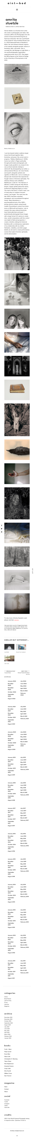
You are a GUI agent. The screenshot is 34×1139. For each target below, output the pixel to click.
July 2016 (23, 833)
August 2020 (11, 749)
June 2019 (23, 760)
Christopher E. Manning (10, 1059)
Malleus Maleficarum (17, 628)
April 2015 (23, 866)
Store (5, 1086)
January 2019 (12, 757)
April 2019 (23, 764)
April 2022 (23, 688)
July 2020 (23, 732)
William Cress (8, 1073)
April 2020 (23, 739)
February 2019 (24, 769)
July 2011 (22, 960)
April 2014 (23, 891)
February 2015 (24, 871)
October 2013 (12, 920)
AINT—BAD (17, 3)
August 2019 (11, 775)
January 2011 (11, 960)
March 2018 (23, 792)
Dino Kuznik (7, 1071)
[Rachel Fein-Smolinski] (21, 647)
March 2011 (23, 970)
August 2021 (11, 724)
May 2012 (23, 940)
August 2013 (11, 927)
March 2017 (23, 818)
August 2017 (11, 825)
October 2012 (12, 946)
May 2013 (23, 914)
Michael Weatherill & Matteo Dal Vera (24, 673)
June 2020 (23, 734)
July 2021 (23, 706)
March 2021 (23, 716)
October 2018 (12, 793)
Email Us (23, 1120)
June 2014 (23, 887)
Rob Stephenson (9, 1063)
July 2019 (23, 757)
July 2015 (23, 859)
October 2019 (12, 768)
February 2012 (24, 947)
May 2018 (23, 787)
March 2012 (23, 945)
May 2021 (23, 711)
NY (22, 628)
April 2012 (23, 942)
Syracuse (25, 628)
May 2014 (23, 889)
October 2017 (12, 819)
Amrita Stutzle (24, 625)
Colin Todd (6, 663)
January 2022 (12, 681)
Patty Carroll (7, 1051)
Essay (6, 1002)
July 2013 (23, 910)
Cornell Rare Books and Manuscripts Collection (14, 626)
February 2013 (24, 922)
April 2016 (23, 841)
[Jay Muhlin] (9, 647)
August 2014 (11, 902)
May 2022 (23, 686)
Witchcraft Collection (11, 629)
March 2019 (23, 767)
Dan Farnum (7, 1075)
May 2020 (23, 736)
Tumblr (6, 1101)
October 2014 (12, 895)
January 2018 (12, 782)
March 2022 (24, 690)
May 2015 (23, 864)
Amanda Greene (9, 1066)
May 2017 (23, 813)
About (6, 1091)
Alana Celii (7, 1056)
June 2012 (23, 937)
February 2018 (24, 794)
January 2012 (12, 935)
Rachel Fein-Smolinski (21, 652)
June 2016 (23, 836)
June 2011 (23, 963)
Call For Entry (7, 1000)
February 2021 (24, 718)
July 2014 (23, 884)
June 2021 (23, 709)
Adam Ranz (22, 26)
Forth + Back (7, 1049)
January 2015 (11, 859)
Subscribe (6, 1107)
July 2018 (23, 782)
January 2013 (11, 910)
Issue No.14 (15, 625)
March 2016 (23, 843)
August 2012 (11, 952)
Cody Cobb (7, 1068)
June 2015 (23, 861)
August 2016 (11, 851)
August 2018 (11, 800)
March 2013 (23, 919)
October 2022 (12, 692)
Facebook (6, 1100)
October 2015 (12, 870)
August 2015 (11, 876)
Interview (6, 1004)
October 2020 (12, 742)
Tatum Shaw (7, 1061)
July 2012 (23, 935)
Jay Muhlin (6, 652)
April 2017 (23, 815)
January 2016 (12, 833)
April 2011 (23, 968)
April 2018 (23, 790)
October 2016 (12, 844)
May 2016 (23, 838)
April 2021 (23, 713)
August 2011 (11, 978)
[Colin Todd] (9, 658)
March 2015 (23, 868)
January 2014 (12, 884)
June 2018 (23, 785)
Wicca (5, 629)
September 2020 (8, 1023)
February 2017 (24, 820)
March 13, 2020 (14, 26)
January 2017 (12, 808)
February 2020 (8, 1036)
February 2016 (24, 845)
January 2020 (12, 732)
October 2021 (12, 717)
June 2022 (23, 683)
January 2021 (12, 706)
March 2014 (23, 894)
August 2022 (11, 698)
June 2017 (23, 810)
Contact (6, 1089)
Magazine (6, 1006)
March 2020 (24, 741)
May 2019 (23, 762)
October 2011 (11, 971)
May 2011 (23, 965)
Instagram (6, 1103)
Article (10, 625)
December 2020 (8, 1017)
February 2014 (24, 896)
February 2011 (24, 972)
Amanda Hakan (9, 672)
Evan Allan (7, 1054)
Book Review (7, 998)
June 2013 (23, 912)
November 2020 (8, 1019)
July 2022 (23, 681)
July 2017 (23, 808)
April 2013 (23, 917)
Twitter (6, 1105)
